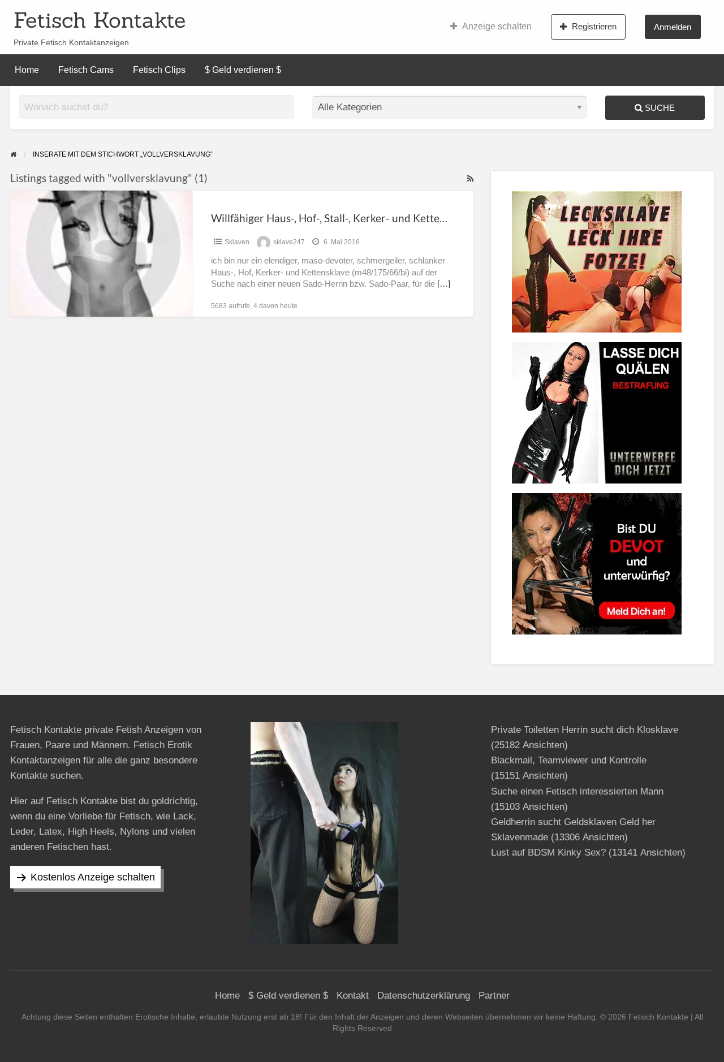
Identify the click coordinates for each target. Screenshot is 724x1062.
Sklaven (237, 242)
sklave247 (289, 242)
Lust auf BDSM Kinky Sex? (548, 852)
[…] (443, 283)
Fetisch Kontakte (100, 19)
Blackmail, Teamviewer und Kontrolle (569, 760)
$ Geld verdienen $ (243, 70)
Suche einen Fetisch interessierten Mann (577, 791)
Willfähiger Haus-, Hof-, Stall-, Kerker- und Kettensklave (343, 218)
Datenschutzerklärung (423, 995)
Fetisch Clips (159, 70)
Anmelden (672, 27)
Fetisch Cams (86, 70)
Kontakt (353, 995)
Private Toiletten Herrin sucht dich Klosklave (584, 729)
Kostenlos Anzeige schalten (93, 877)
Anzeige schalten (497, 26)
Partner (494, 995)
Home (27, 70)
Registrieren (594, 26)
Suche (659, 108)
